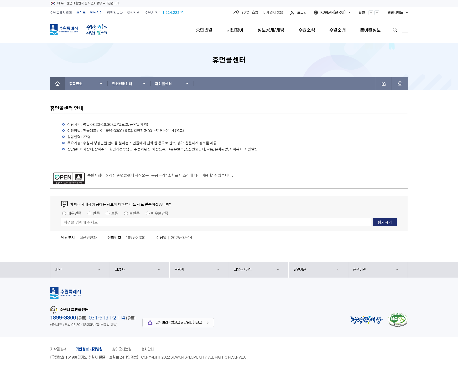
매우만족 (74, 213)
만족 (96, 213)
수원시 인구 (164, 13)
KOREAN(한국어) (333, 12)
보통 (114, 213)
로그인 (302, 12)
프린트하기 (399, 83)
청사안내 (147, 349)
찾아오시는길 (121, 349)
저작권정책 (58, 349)
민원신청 (96, 13)
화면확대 (371, 12)
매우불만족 (159, 213)
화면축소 (377, 12)
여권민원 (133, 13)
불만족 (134, 213)
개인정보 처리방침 (89, 349)
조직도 (81, 13)
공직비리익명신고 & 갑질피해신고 (179, 322)
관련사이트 (395, 12)
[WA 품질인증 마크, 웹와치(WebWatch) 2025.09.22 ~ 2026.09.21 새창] (397, 319)
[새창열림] (69, 179)
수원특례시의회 (61, 13)
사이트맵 (405, 30)
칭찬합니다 (115, 13)
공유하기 (383, 83)
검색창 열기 (395, 30)
